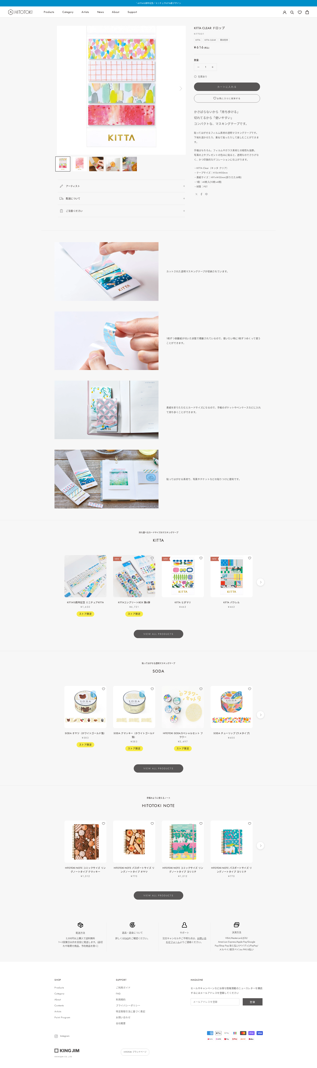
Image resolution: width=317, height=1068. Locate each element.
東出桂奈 (224, 40)
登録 (252, 1002)
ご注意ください (74, 211)
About (115, 12)
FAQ (126, 938)
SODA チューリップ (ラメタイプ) (231, 733)
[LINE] (206, 194)
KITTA (197, 40)
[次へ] (180, 88)
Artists (85, 12)
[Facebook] (201, 194)
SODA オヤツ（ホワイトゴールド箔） (85, 733)
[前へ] (62, 88)
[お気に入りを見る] (299, 12)
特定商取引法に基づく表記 (130, 1011)
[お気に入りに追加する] (103, 558)
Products (49, 12)
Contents (59, 1005)
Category (67, 12)
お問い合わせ (123, 1017)
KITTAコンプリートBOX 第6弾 (134, 602)
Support (132, 12)
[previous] (56, 582)
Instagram (64, 1036)
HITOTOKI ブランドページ (135, 1051)
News (100, 12)
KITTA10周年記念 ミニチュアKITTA (85, 602)
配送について (73, 198)
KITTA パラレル (231, 602)
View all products (158, 634)
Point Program (62, 1017)
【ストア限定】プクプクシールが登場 (158, 3)
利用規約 (121, 999)
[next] (260, 582)
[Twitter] (196, 194)
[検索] (292, 12)
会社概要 (121, 1023)
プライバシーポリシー (128, 1005)
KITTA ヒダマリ (183, 602)
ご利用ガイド (123, 987)
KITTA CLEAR (210, 40)
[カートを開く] (307, 12)
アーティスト (73, 186)
